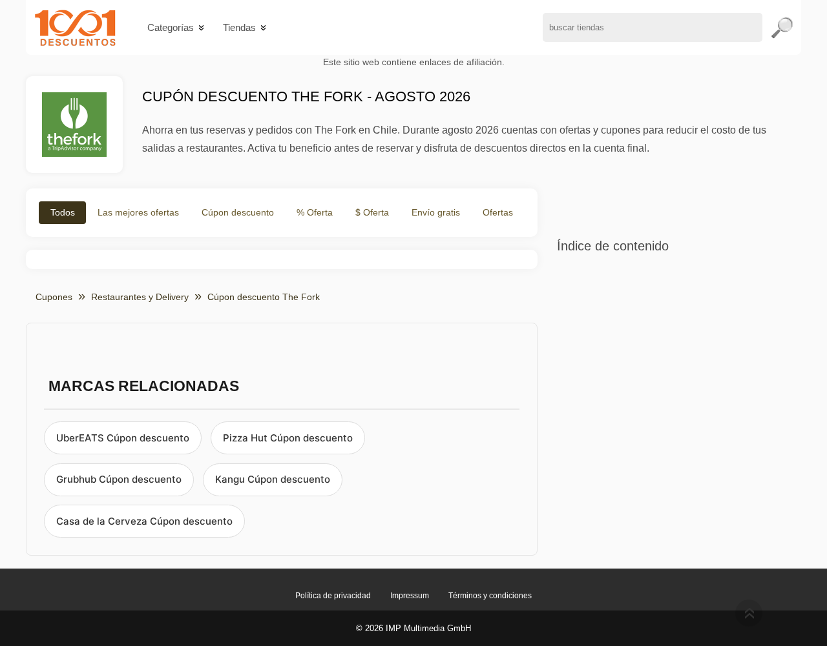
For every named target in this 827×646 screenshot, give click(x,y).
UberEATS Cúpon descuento (122, 438)
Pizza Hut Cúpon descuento (288, 438)
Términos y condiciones (490, 595)
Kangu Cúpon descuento (272, 479)
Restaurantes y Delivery (140, 297)
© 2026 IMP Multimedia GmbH (413, 628)
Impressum (409, 595)
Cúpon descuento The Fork (263, 297)
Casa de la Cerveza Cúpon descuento (144, 521)
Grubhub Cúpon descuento (119, 479)
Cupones (54, 297)
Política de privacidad (333, 595)
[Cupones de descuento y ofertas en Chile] (75, 27)
